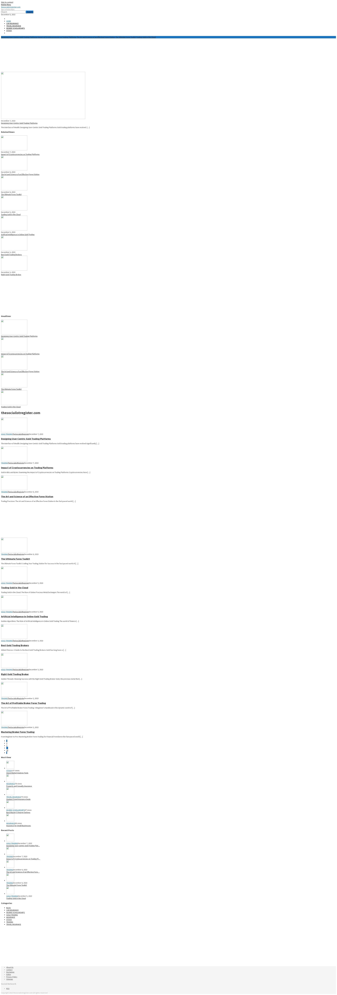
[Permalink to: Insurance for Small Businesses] (10, 821)
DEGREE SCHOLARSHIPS (15, 810)
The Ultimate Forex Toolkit (125, 37)
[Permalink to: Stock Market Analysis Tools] (10, 768)
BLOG (8, 908)
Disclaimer (10, 972)
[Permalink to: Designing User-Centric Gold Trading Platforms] (43, 118)
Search (29, 12)
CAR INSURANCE (12, 910)
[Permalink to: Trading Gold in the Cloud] (14, 210)
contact (9, 970)
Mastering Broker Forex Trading (17, 731)
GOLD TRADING (7, 434)
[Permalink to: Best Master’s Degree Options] (10, 807)
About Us (9, 967)
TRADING (4, 463)
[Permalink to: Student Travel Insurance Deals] (10, 794)
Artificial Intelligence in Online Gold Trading (17, 234)
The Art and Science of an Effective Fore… (22, 872)
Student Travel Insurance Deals (18, 799)
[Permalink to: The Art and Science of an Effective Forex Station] (14, 169)
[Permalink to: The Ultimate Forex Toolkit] (14, 190)
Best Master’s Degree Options (18, 812)
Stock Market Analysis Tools (17, 773)
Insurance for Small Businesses (18, 825)
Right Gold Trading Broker (11, 274)
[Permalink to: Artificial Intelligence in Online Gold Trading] (14, 230)
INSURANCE (10, 784)
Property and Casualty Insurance (19, 786)
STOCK (9, 770)
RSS (7, 988)
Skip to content (7, 2)
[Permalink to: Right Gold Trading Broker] (14, 270)
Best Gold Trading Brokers (11, 254)
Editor (8, 974)
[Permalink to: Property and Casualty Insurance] (10, 781)
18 (7, 750)
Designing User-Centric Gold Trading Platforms (19, 37)
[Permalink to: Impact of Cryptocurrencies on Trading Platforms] (14, 149)
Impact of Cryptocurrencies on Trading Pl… (23, 859)
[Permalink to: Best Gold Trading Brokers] (14, 250)
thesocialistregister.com (10, 7)
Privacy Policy (11, 977)
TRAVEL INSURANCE (13, 797)
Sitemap (9, 979)
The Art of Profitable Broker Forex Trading (23, 703)
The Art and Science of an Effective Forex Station (96, 37)
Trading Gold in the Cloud (146, 37)
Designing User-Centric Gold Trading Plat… (23, 845)
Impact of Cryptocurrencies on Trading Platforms (57, 37)
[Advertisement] (65, 54)
